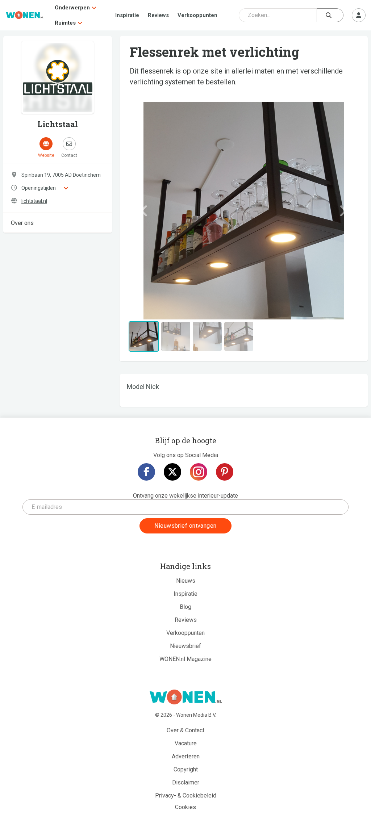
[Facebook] (146, 472)
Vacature (186, 743)
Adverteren (186, 756)
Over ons (22, 222)
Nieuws (185, 580)
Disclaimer (185, 782)
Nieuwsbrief (185, 645)
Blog (185, 606)
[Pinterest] (224, 472)
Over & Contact (185, 730)
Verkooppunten (197, 15)
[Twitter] (172, 472)
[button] (144, 210)
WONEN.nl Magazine (185, 659)
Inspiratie (127, 15)
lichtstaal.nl (34, 201)
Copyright (186, 769)
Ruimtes (65, 23)
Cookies (185, 807)
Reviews (158, 15)
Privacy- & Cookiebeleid (185, 795)
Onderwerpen (72, 7)
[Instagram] (198, 472)
